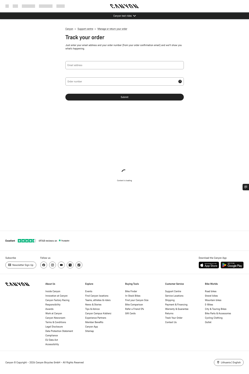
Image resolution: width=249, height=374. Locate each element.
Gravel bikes (211, 295)
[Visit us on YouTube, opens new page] (61, 265)
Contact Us (171, 322)
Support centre (85, 28)
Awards (49, 309)
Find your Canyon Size (136, 300)
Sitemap (89, 331)
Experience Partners (95, 317)
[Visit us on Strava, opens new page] (70, 265)
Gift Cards (130, 313)
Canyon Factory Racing (57, 300)
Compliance (51, 335)
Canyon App (91, 326)
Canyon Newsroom (55, 317)
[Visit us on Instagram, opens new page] (52, 265)
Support (60, 6)
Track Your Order (173, 317)
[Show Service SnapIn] (246, 187)
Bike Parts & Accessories (218, 313)
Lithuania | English (230, 362)
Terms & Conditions (55, 322)
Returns (169, 313)
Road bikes (210, 291)
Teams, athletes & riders (98, 300)
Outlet (208, 322)
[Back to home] (124, 6)
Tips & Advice (92, 309)
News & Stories (93, 304)
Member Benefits (94, 322)
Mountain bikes (213, 300)
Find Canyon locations (96, 295)
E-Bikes (209, 304)
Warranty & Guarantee (176, 309)
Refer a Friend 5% (134, 309)
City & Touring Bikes (215, 309)
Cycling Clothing (214, 317)
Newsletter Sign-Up (22, 265)
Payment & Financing (176, 304)
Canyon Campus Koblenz (98, 313)
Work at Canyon (53, 313)
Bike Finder (131, 291)
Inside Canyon (52, 291)
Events (88, 291)
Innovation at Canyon (56, 295)
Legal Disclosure (54, 326)
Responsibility (52, 304)
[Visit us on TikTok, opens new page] (79, 265)
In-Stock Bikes (132, 295)
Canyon (69, 28)
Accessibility (52, 344)
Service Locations (174, 295)
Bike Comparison (134, 304)
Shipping (170, 300)
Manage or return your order (112, 28)
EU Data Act (51, 339)
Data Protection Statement (59, 331)
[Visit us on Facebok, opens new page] (43, 265)
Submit (124, 97)
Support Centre (173, 291)
